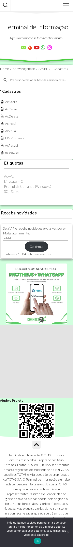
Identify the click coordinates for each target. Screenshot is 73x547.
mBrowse (12, 152)
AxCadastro (13, 109)
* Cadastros (60, 68)
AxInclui (10, 123)
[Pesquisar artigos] (5, 5)
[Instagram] (49, 47)
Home (4, 68)
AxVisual (10, 131)
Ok (37, 541)
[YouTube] (36, 47)
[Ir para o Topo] (36, 445)
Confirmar (37, 246)
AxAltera (11, 102)
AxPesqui (11, 145)
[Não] (68, 532)
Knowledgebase (24, 68)
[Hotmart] (30, 47)
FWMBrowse (14, 138)
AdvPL (43, 68)
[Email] (23, 47)
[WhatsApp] (43, 47)
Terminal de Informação (36, 27)
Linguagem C (13, 181)
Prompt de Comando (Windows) (27, 186)
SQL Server (12, 191)
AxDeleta (11, 116)
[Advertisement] (36, 361)
